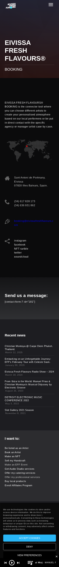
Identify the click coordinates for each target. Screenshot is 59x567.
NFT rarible (21, 248)
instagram (20, 240)
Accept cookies (29, 538)
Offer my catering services (20, 473)
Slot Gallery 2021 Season (19, 410)
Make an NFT (12, 456)
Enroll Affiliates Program (18, 485)
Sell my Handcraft (15, 460)
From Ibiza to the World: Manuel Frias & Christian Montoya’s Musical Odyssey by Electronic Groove (28, 384)
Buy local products (15, 481)
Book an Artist (13, 452)
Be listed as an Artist (16, 448)
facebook (19, 244)
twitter (18, 252)
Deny (29, 546)
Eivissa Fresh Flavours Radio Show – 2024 (29, 371)
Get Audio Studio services (19, 468)
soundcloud (21, 256)
